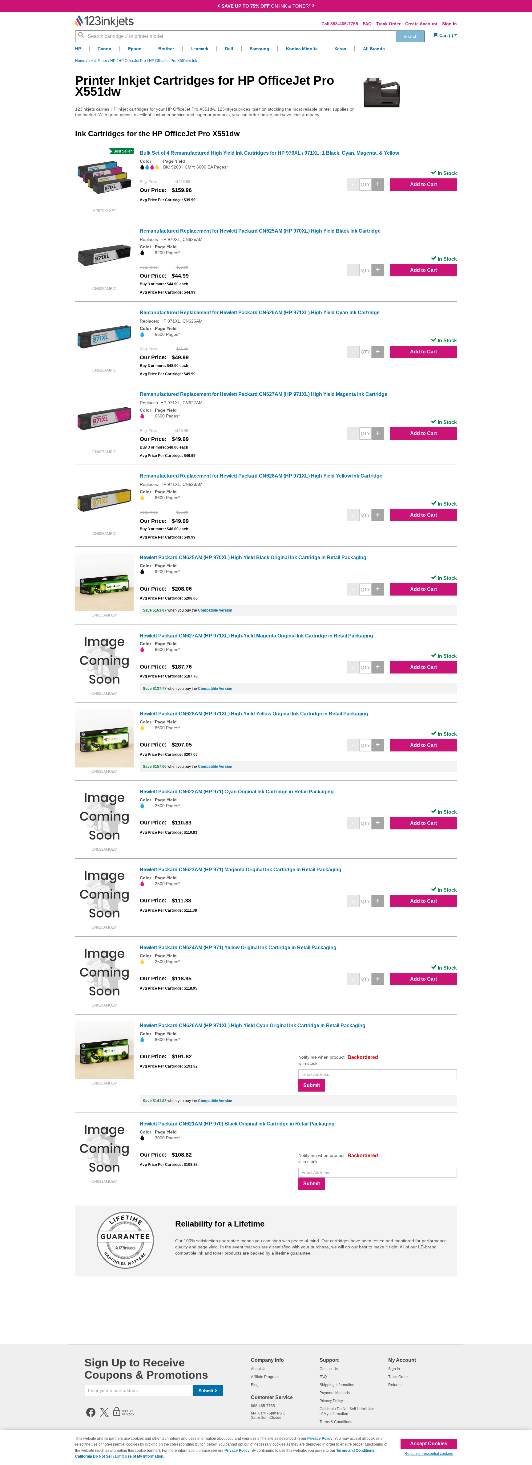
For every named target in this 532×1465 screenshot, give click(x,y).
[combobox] (250, 36)
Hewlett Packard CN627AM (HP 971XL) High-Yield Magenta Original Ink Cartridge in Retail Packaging (256, 635)
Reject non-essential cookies (429, 1453)
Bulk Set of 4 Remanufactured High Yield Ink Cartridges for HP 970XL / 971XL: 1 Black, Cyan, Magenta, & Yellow (269, 153)
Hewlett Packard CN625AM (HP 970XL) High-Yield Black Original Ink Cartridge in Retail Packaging (253, 557)
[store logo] (104, 21)
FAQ (367, 23)
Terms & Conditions (336, 1422)
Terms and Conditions (355, 1450)
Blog (255, 1385)
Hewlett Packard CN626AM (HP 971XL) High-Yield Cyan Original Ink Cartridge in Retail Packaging (252, 1025)
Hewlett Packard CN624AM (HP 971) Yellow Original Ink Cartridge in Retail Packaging (238, 947)
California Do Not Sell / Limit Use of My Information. (119, 1456)
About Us (258, 1369)
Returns (394, 1385)
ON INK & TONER (266, 6)
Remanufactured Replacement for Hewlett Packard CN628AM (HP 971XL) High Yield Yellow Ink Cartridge (261, 475)
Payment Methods (335, 1393)
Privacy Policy (331, 1401)
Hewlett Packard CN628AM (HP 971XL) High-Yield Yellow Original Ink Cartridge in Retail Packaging (254, 713)
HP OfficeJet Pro (133, 61)
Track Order (388, 23)
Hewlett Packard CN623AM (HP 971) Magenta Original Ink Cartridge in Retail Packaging (240, 869)
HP (113, 61)
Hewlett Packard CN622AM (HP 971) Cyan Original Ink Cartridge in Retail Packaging (237, 791)
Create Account (421, 23)
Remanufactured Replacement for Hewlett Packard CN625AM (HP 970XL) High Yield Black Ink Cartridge (260, 231)
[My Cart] (445, 36)
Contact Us (329, 1369)
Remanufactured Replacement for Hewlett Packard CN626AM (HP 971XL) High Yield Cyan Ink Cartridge (260, 312)
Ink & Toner (98, 61)
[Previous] (218, 7)
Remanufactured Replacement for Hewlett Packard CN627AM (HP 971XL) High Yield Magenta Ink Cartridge (263, 394)
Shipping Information (337, 1385)
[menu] (266, 50)
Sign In (449, 23)
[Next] (313, 7)
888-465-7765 (344, 23)
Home (80, 61)
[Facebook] (90, 1416)
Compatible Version (215, 610)
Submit (311, 1085)
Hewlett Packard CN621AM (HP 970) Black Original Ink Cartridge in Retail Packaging (237, 1123)
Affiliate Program (265, 1377)
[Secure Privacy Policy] (124, 1416)
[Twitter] (104, 1416)
